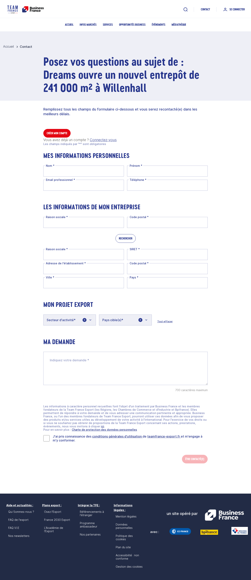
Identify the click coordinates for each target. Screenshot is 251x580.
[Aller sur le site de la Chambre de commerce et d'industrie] (180, 531)
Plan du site (123, 547)
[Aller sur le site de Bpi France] (209, 532)
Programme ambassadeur (88, 524)
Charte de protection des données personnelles (104, 429)
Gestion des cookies (129, 566)
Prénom (136, 165)
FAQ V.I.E (13, 527)
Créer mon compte (57, 133)
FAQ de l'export (18, 519)
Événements (158, 24)
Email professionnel (60, 179)
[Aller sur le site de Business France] (224, 515)
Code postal (139, 217)
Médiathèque (179, 24)
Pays (134, 277)
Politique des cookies (124, 537)
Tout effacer (165, 321)
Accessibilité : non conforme (127, 557)
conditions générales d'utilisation (117, 436)
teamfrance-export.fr (164, 436)
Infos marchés (88, 24)
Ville (50, 277)
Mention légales (126, 516)
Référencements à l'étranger (92, 513)
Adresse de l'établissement (66, 263)
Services (108, 24)
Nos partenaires (90, 534)
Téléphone (138, 179)
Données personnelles (124, 526)
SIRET (135, 249)
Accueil (69, 24)
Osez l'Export (52, 511)
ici (102, 426)
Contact (205, 9)
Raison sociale (57, 217)
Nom (50, 165)
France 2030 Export (57, 519)
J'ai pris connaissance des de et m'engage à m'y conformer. (127, 438)
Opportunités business (132, 24)
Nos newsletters (18, 535)
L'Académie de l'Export (53, 529)
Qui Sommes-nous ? (21, 511)
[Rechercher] (185, 9)
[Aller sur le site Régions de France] (237, 531)
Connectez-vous (103, 140)
